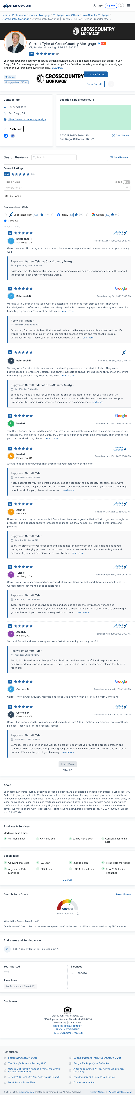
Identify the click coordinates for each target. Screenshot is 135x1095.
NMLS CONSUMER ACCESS (68, 1032)
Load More (67, 764)
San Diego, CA (17, 113)
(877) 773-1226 (18, 107)
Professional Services (24, 15)
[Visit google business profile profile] (13, 136)
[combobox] (53, 157)
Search (6, 15)
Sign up (111, 5)
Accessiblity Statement (120, 1092)
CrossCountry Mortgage (95, 15)
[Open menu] (128, 5)
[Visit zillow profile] (6, 136)
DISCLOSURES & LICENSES (67, 1026)
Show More (57, 68)
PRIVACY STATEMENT (67, 1029)
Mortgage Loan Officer (66, 15)
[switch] (126, 182)
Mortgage (44, 15)
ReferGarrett (94, 84)
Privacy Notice (97, 1092)
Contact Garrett (96, 74)
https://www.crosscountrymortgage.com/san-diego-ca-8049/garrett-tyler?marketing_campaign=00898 (28, 119)
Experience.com (27, 1092)
